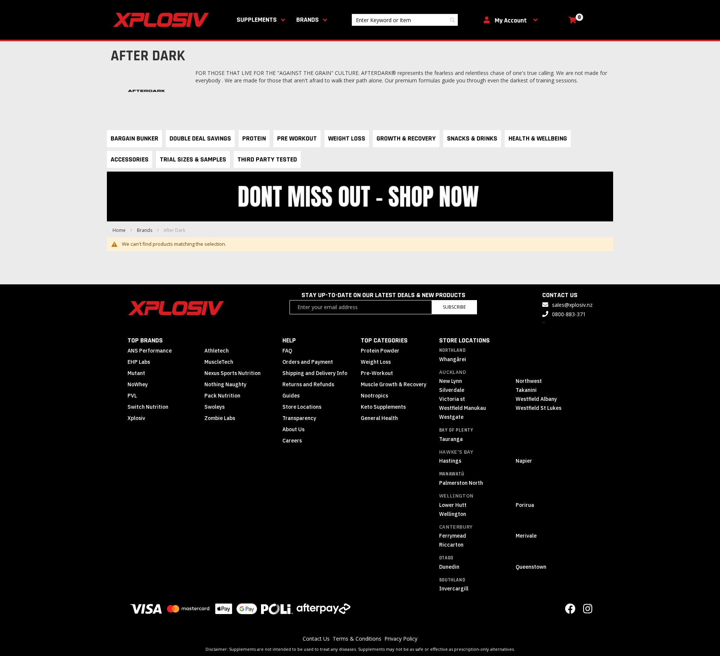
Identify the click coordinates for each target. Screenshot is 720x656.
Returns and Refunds (308, 384)
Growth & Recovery (406, 138)
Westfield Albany (536, 399)
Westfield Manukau (462, 408)
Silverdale (451, 390)
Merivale (526, 535)
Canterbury (456, 527)
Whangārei (452, 359)
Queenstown (531, 566)
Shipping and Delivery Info (314, 373)
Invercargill (453, 588)
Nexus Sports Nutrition (232, 373)
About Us (293, 429)
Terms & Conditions (357, 638)
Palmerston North (461, 483)
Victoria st (452, 399)
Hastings (450, 460)
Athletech (216, 350)
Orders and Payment (307, 362)
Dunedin (449, 566)
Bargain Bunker (134, 138)
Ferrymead (452, 535)
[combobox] (405, 20)
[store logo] (162, 19)
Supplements (257, 19)
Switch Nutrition (148, 406)
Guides (291, 395)
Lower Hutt (452, 505)
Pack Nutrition (222, 395)
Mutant (136, 373)
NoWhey (138, 384)
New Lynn (450, 381)
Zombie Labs (219, 418)
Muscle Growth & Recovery (393, 384)
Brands (307, 19)
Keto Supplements (383, 406)
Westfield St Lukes (538, 408)
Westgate (451, 417)
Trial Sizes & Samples (193, 159)
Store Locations (301, 406)
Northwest (529, 381)
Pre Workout (297, 138)
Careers (292, 440)
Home (119, 230)
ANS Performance (150, 350)
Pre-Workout (377, 373)
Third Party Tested (267, 159)
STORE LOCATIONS (464, 340)
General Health (379, 418)
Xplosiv (136, 418)
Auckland (452, 372)
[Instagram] (587, 610)
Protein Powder (380, 350)
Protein (254, 138)
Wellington (456, 496)
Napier (524, 460)
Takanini (526, 390)
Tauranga (451, 439)
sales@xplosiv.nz (572, 304)
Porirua (525, 505)
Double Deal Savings (200, 138)
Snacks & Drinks (472, 138)
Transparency (299, 418)
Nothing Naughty (225, 384)
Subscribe (454, 307)
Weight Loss (346, 138)
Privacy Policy (400, 638)
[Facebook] (570, 610)
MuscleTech (218, 362)
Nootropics (374, 395)
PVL (132, 395)
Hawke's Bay (456, 452)
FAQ (287, 350)
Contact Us (316, 638)
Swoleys (214, 406)
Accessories (129, 159)
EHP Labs (139, 362)
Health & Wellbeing (537, 138)
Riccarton (451, 544)
